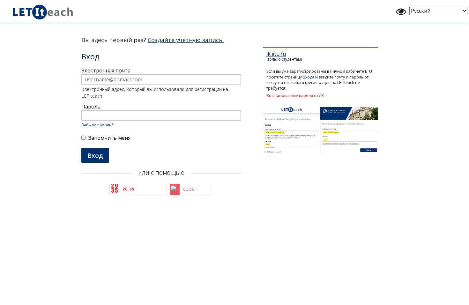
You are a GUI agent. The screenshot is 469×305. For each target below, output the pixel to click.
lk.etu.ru (276, 53)
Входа (308, 77)
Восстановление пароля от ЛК (295, 95)
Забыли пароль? (97, 125)
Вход (95, 155)
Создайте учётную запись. (186, 40)
